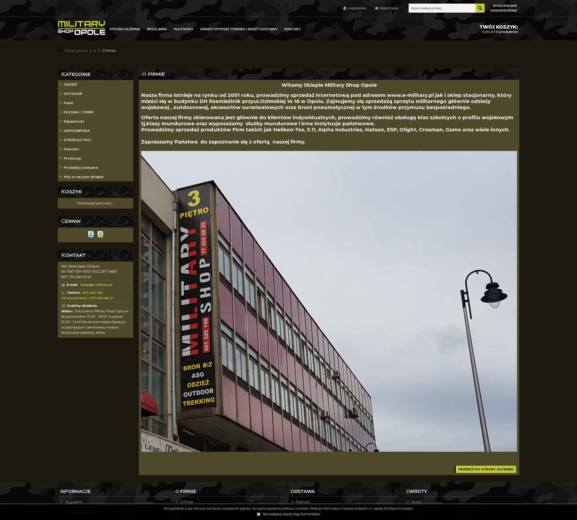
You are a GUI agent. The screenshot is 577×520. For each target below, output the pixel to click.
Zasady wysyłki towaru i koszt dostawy (238, 29)
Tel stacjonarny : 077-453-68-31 (87, 298)
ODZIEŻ (70, 84)
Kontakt (292, 29)
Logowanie (356, 8)
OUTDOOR (73, 94)
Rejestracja (388, 8)
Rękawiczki (74, 121)
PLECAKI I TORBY (79, 112)
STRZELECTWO (77, 140)
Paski (68, 103)
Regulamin (157, 29)
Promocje (72, 158)
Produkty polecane (81, 168)
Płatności (183, 29)
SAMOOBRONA (77, 131)
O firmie (186, 502)
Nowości (71, 149)
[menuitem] (125, 29)
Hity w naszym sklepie (83, 177)
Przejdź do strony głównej (485, 469)
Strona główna (125, 29)
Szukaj (416, 502)
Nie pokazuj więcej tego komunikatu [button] (291, 514)
